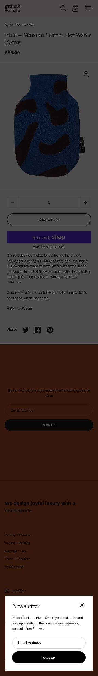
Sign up (49, 657)
